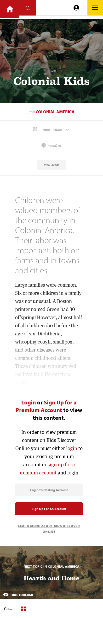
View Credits (51, 165)
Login (28, 402)
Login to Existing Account (49, 490)
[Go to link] (9, 9)
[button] (51, 129)
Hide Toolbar (21, 595)
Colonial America (55, 111)
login (71, 448)
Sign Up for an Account (49, 509)
